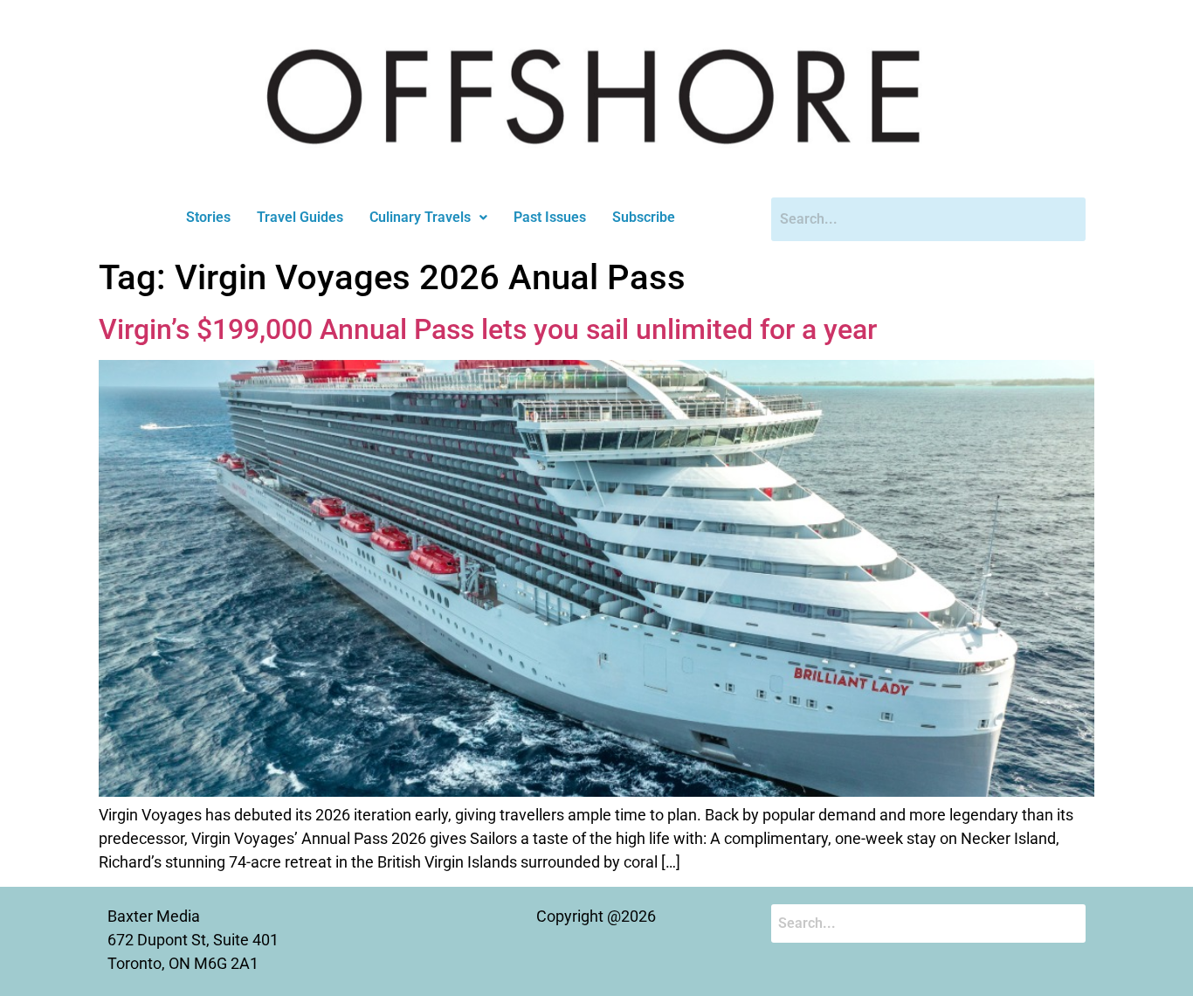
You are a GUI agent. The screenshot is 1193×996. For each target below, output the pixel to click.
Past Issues (550, 217)
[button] (428, 217)
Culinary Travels (420, 217)
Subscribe (643, 217)
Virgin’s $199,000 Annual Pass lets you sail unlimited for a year (488, 329)
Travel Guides (300, 217)
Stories (208, 217)
